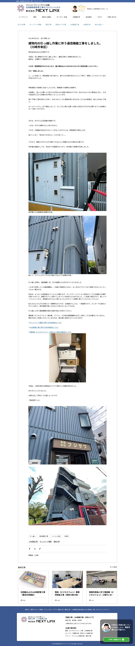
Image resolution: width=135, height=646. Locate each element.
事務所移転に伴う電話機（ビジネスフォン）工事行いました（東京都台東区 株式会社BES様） (101, 593)
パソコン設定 (56, 536)
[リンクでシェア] (40, 549)
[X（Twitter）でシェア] (35, 549)
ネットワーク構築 (35, 24)
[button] (46, 17)
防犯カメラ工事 (61, 24)
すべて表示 (113, 567)
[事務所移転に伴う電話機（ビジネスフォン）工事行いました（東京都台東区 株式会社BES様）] (101, 579)
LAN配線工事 (74, 24)
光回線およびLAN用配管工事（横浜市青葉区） (33, 593)
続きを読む (98, 24)
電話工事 (48, 24)
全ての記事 (21, 24)
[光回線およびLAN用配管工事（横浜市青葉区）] (33, 579)
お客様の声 (87, 24)
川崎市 (66, 536)
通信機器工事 (43, 536)
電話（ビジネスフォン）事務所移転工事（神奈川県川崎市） (67, 593)
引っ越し (33, 536)
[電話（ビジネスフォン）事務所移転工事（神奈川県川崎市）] (67, 579)
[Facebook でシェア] (29, 549)
